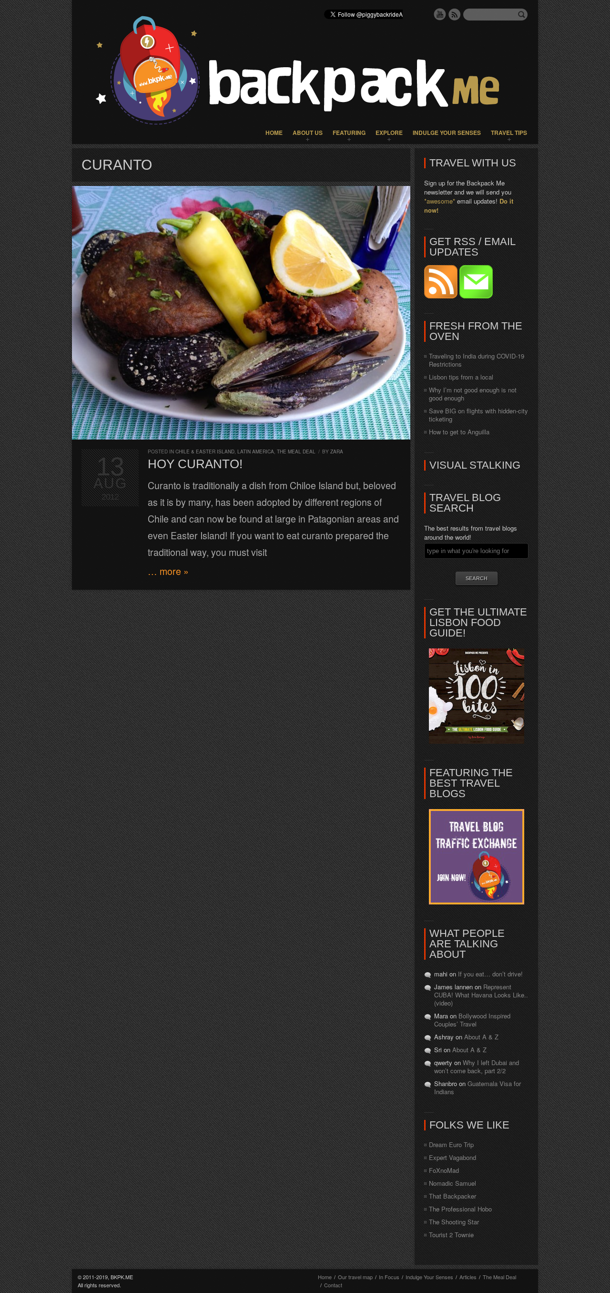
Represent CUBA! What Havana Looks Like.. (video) (481, 994)
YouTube (440, 14)
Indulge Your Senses (447, 132)
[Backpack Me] (305, 72)
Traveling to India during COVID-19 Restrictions (476, 360)
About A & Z (481, 1036)
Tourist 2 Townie (451, 1234)
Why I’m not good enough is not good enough (473, 393)
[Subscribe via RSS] (441, 295)
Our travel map (355, 1277)
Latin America (255, 451)
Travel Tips (509, 132)
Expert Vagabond (452, 1157)
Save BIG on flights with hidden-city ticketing (478, 414)
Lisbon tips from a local (461, 376)
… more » (168, 571)
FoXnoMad (444, 1170)
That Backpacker (452, 1196)
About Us (308, 132)
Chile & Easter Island (204, 451)
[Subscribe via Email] (476, 295)
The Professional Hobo (460, 1208)
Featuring (349, 132)
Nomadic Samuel (452, 1183)
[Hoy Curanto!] (241, 313)
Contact (333, 1285)
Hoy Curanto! (195, 464)
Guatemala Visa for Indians (477, 1087)
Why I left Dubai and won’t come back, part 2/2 (476, 1066)
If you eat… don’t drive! (490, 973)
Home (274, 132)
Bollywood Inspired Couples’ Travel (472, 1019)
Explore (389, 132)
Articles (468, 1277)
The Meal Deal (296, 451)
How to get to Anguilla (459, 431)
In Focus (389, 1277)
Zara (336, 451)
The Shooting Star (454, 1221)
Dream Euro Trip (451, 1144)
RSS (454, 14)
